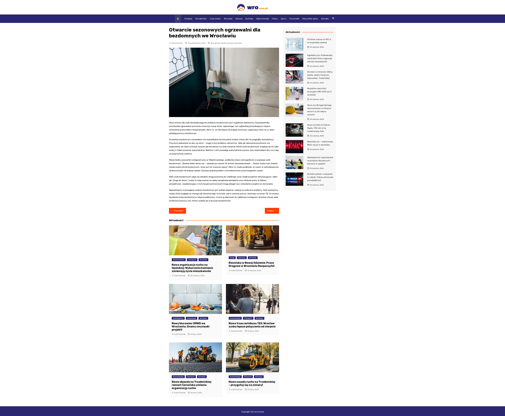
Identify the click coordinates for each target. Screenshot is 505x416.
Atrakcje (188, 18)
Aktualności (201, 18)
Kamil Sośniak (177, 43)
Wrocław (228, 18)
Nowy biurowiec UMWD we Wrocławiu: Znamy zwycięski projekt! (190, 326)
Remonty (241, 258)
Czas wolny (215, 18)
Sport (283, 18)
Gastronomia (262, 18)
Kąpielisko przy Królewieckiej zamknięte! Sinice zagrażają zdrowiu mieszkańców (319, 58)
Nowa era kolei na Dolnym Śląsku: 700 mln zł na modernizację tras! (318, 128)
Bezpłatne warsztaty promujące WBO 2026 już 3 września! (319, 91)
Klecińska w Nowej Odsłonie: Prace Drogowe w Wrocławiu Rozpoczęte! (251, 264)
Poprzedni (178, 210)
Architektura (178, 318)
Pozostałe (294, 18)
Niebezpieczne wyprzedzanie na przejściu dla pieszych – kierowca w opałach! (320, 160)
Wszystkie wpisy (310, 18)
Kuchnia (249, 18)
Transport (192, 260)
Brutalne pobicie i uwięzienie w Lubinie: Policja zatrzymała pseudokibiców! (320, 177)
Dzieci (275, 18)
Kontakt (325, 18)
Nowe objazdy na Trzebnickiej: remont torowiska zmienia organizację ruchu (192, 385)
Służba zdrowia (227, 43)
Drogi (232, 258)
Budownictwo (178, 260)
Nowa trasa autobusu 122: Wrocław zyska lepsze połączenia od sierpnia (252, 325)
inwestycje (191, 318)
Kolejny (270, 210)
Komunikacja (235, 318)
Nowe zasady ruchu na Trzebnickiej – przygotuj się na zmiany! (252, 383)
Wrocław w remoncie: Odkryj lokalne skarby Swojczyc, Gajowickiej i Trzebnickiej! (319, 75)
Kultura (239, 18)
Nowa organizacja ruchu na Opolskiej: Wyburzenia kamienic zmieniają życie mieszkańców (192, 268)
